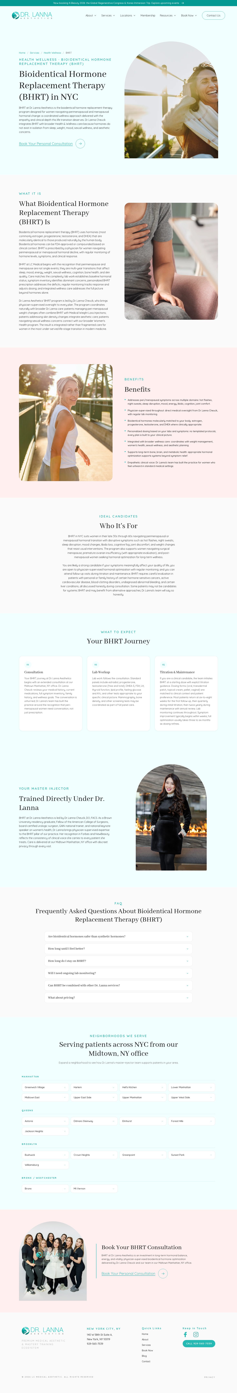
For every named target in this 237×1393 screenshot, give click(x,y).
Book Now (187, 15)
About (89, 15)
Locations (126, 15)
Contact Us (213, 15)
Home (22, 52)
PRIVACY (209, 1377)
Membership (148, 15)
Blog (144, 1356)
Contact (146, 1361)
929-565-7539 (95, 1343)
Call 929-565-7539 (199, 1343)
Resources (166, 15)
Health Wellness (52, 52)
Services (106, 15)
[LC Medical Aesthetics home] (33, 15)
